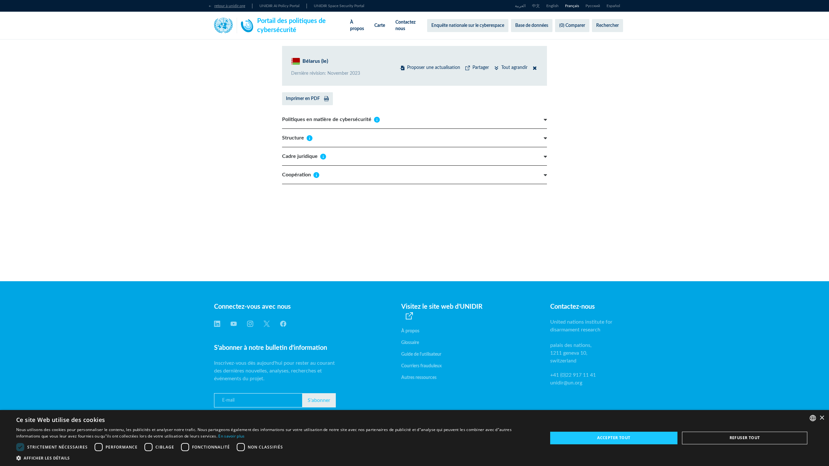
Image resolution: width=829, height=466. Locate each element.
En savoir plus (231, 436)
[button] (274, 458)
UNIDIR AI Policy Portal (279, 6)
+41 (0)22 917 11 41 (573, 375)
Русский (592, 6)
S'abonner (319, 400)
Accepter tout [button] (613, 437)
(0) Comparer (572, 25)
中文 (536, 6)
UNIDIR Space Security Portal (339, 6)
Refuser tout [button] (745, 437)
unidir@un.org (566, 382)
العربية (520, 6)
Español (613, 6)
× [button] (821, 418)
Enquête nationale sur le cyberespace (467, 25)
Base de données (531, 25)
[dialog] (414, 438)
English (552, 6)
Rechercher (607, 25)
